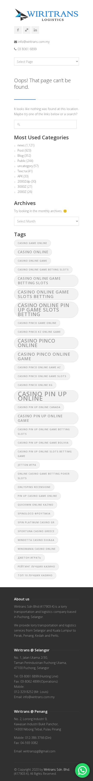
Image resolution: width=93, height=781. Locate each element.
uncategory (25, 166)
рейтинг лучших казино (36, 566)
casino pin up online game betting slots (44, 431)
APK (20, 176)
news (21, 145)
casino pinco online (36, 343)
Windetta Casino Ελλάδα (36, 540)
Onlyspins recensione (34, 487)
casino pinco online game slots (42, 376)
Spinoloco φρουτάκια (34, 513)
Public (22, 161)
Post (21, 150)
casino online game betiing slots (43, 269)
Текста (22, 171)
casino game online (32, 243)
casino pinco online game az (39, 367)
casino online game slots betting (43, 294)
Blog (21, 156)
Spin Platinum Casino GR (36, 522)
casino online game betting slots (39, 280)
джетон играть (29, 557)
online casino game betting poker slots (44, 476)
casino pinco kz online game (39, 331)
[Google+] (26, 30)
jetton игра (27, 464)
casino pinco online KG (35, 385)
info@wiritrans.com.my (34, 42)
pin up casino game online (37, 495)
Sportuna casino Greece (36, 531)
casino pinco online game (44, 356)
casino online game (32, 260)
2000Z (22, 192)
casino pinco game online (37, 323)
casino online (33, 252)
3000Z (22, 187)
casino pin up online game (40, 418)
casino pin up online (42, 396)
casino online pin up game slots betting (43, 310)
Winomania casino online (37, 548)
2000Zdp (24, 181)
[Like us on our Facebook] (18, 30)
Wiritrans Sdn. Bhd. (57, 769)
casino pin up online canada (39, 407)
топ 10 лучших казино (35, 575)
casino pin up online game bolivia (43, 442)
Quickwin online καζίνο (35, 504)
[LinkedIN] (35, 30)
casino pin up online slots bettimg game (45, 454)
